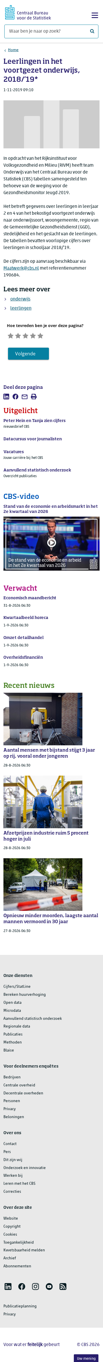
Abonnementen (17, 1266)
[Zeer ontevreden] (10, 335)
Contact (10, 1144)
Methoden (12, 1042)
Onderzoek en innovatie (24, 1168)
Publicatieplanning (20, 1306)
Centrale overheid (19, 1085)
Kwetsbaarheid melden (24, 1250)
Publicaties (13, 1034)
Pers (7, 1152)
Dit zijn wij (12, 1160)
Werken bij (13, 1176)
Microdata (12, 1011)
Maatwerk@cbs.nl (21, 268)
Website (10, 1218)
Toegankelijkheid (18, 1242)
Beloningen (13, 1117)
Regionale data (16, 1026)
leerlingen (20, 308)
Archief (9, 1258)
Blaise (8, 1050)
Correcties (12, 1192)
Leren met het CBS (19, 1184)
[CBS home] (28, 11)
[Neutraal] (25, 335)
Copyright (12, 1226)
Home (13, 50)
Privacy (9, 1109)
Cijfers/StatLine (17, 987)
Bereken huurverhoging (24, 995)
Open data (12, 1003)
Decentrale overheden (23, 1093)
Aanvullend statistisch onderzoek (32, 1019)
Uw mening (86, 1359)
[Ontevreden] (18, 335)
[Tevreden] (33, 335)
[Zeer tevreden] (40, 335)
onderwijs (20, 299)
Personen (11, 1101)
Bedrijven (12, 1077)
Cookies (10, 1234)
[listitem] (6, 396)
